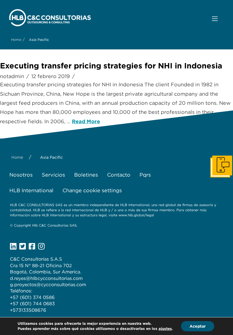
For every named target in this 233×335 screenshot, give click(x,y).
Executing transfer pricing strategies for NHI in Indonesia (111, 65)
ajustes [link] (165, 328)
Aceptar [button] (198, 326)
